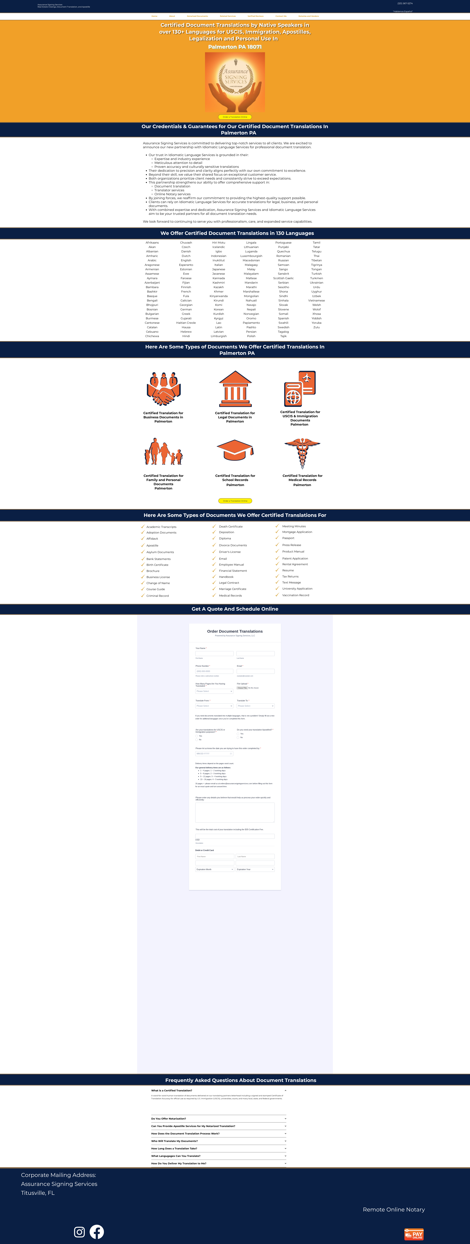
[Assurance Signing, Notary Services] (97, 1232)
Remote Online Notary (394, 1209)
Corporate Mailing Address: (58, 1175)
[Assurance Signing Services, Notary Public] (79, 1232)
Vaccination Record (295, 595)
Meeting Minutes (294, 526)
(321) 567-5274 (405, 3)
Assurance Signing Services (50, 4)
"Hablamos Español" (403, 11)
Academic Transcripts (161, 527)
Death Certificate (231, 526)
